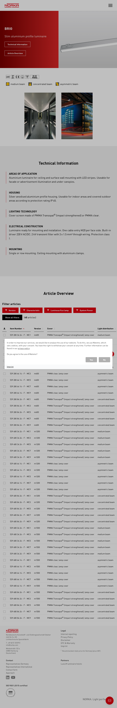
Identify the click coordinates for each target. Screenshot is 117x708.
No (104, 359)
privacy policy (24, 348)
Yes (91, 359)
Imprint (10, 366)
